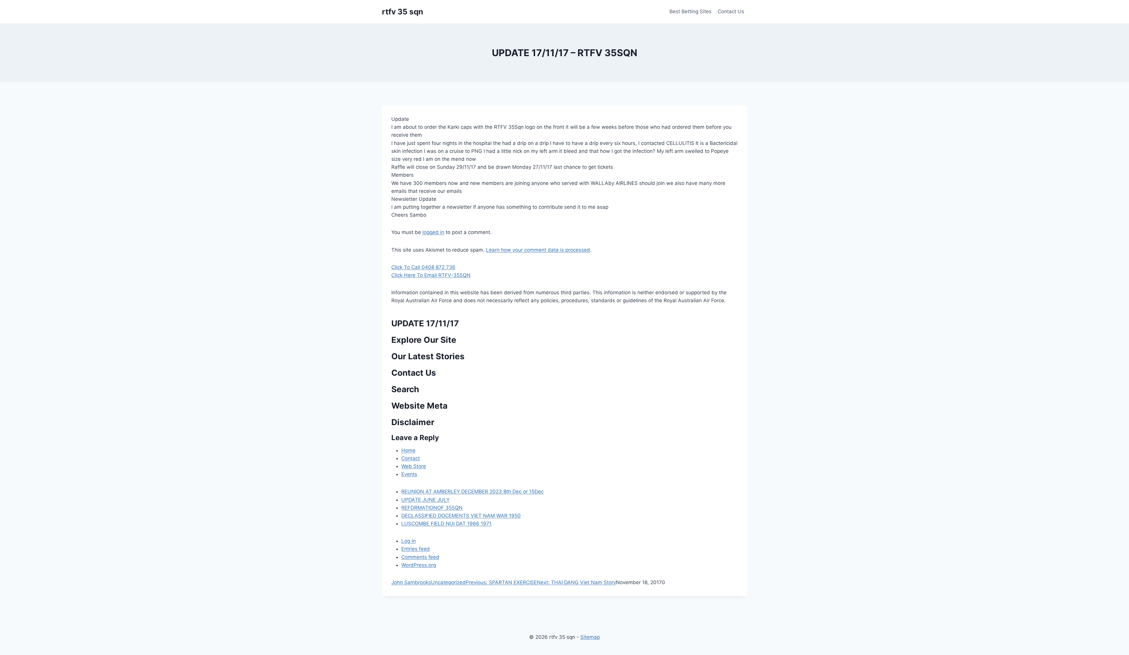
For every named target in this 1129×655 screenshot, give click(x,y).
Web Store (413, 466)
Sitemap (590, 637)
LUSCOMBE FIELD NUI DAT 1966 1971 (446, 524)
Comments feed (420, 557)
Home (408, 450)
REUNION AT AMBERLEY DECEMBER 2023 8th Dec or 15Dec (472, 491)
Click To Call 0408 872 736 (423, 267)
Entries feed (415, 549)
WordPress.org (418, 565)
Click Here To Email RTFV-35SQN (430, 275)
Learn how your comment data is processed (538, 250)
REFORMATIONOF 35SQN (431, 508)
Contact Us (731, 11)
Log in (408, 541)
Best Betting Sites (690, 11)
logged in (433, 232)
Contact (410, 458)
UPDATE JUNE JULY (425, 500)
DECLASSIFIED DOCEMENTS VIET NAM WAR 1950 (461, 516)
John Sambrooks (411, 582)
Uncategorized (448, 582)
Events (409, 474)
